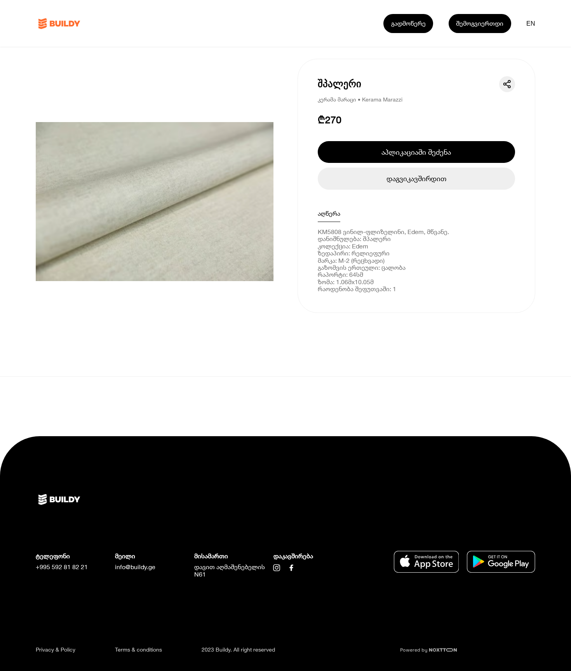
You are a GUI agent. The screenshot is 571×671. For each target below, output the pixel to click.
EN (531, 23)
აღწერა (329, 213)
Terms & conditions (138, 649)
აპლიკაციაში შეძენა (416, 152)
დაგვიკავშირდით (416, 178)
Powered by (414, 650)
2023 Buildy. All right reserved (238, 649)
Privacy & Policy (55, 649)
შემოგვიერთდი (479, 23)
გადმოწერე (408, 23)
